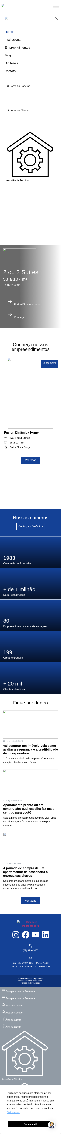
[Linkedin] (45, 935)
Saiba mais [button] (13, 1112)
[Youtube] (35, 935)
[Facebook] (26, 935)
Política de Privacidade (30, 983)
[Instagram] (16, 935)
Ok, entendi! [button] (30, 1124)
